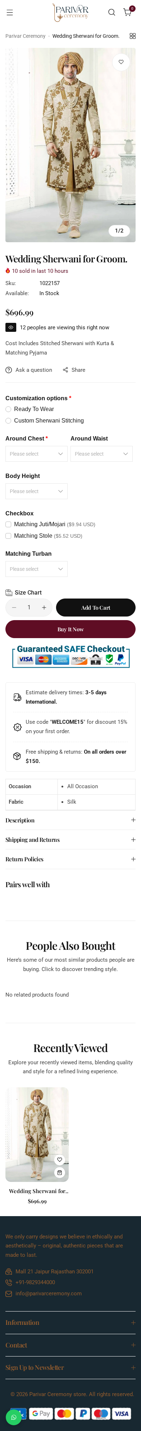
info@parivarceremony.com (49, 1293)
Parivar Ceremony (25, 36)
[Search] (112, 12)
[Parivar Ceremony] (70, 12)
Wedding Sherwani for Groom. (37, 1191)
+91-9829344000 (35, 1282)
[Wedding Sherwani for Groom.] (37, 1134)
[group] (70, 145)
